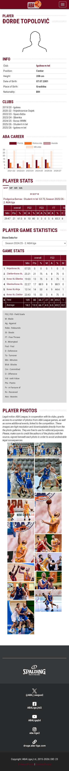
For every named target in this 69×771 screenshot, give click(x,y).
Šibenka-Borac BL (15, 284)
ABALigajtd (34, 720)
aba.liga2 (34, 733)
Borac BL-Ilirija (13, 289)
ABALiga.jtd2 (34, 707)
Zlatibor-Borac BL (15, 273)
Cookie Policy (43, 764)
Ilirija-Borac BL (13, 268)
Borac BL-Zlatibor (15, 294)
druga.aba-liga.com (34, 745)
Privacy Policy (26, 764)
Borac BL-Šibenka (15, 279)
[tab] (6, 188)
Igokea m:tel (43, 65)
